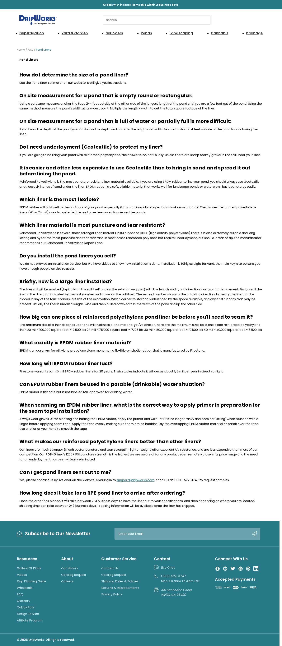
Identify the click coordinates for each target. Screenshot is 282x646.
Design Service (28, 614)
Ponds (146, 33)
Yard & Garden (75, 33)
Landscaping (181, 33)
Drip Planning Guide (31, 581)
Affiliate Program (30, 620)
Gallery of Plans (29, 568)
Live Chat (168, 567)
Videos (22, 575)
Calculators (25, 607)
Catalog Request (73, 575)
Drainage (254, 33)
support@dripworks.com (135, 480)
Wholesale (25, 588)
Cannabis (219, 33)
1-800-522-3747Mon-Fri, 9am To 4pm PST (180, 578)
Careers (67, 581)
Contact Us (109, 568)
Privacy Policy (111, 594)
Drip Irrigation (31, 33)
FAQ (20, 594)
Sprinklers (114, 33)
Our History (69, 568)
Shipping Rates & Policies (120, 581)
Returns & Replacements (120, 588)
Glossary (23, 601)
